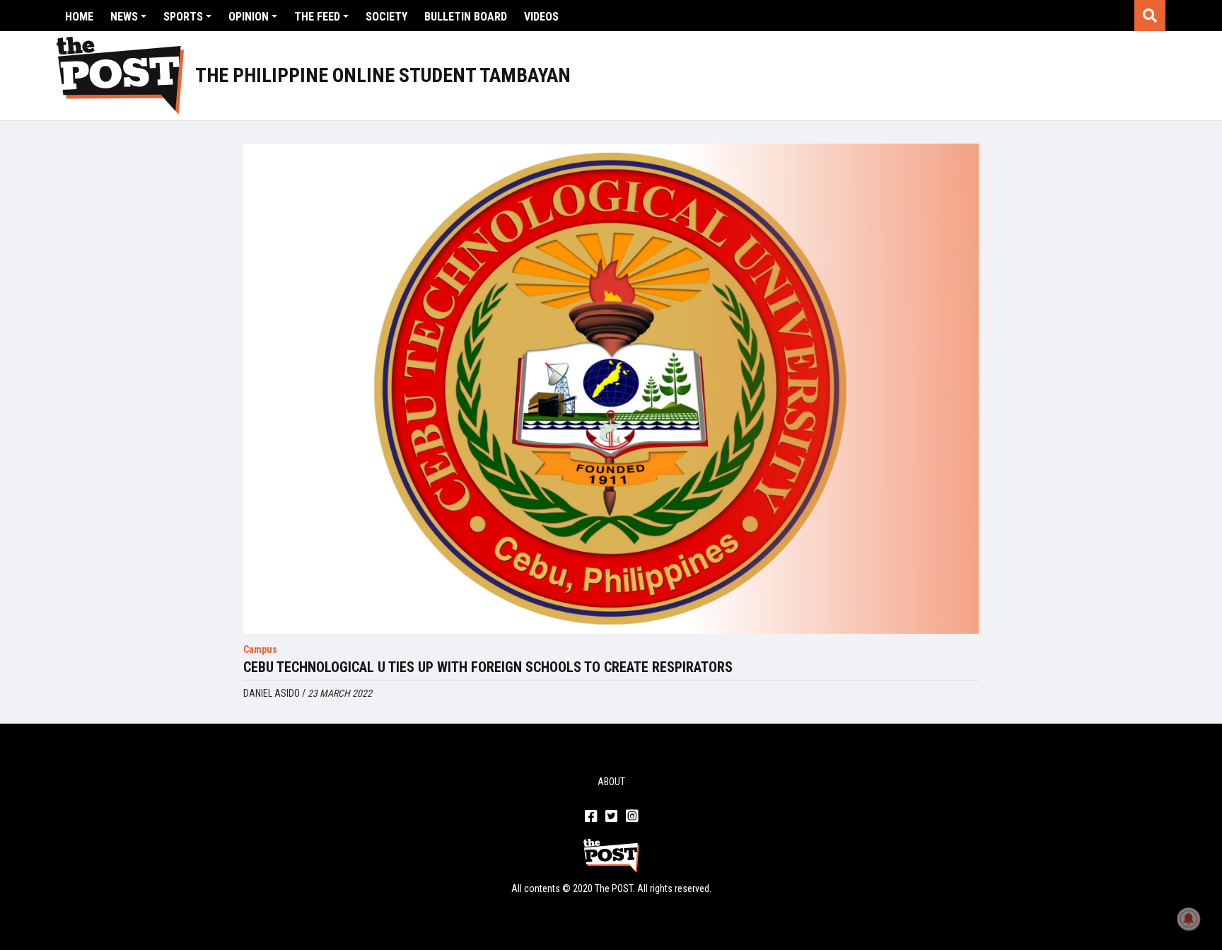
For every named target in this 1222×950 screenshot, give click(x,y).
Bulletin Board (465, 16)
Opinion (248, 16)
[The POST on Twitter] (611, 817)
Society (386, 16)
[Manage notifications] (1188, 919)
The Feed (317, 16)
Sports (183, 16)
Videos (541, 16)
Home (79, 16)
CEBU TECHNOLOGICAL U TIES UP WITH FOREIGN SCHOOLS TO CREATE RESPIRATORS (488, 667)
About (611, 781)
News (124, 16)
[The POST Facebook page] (591, 817)
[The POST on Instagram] (632, 817)
